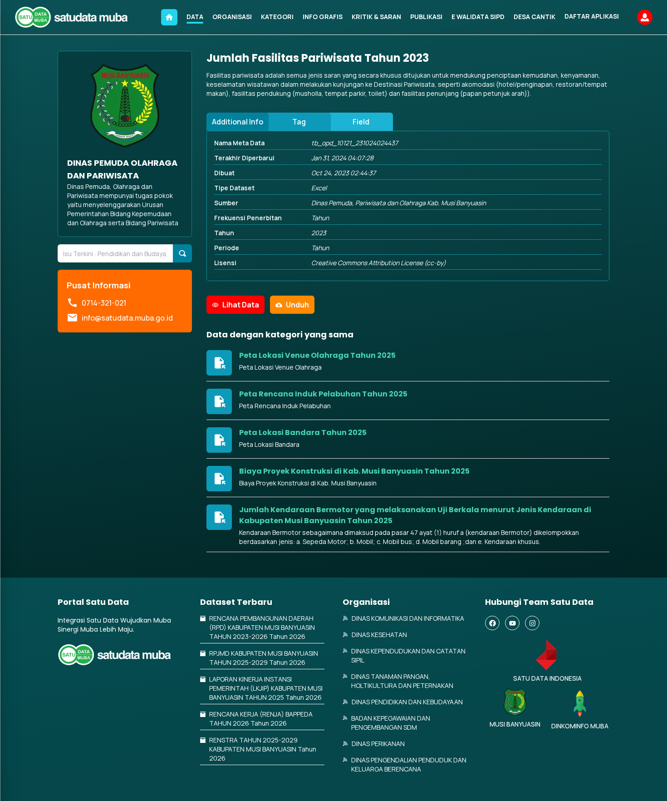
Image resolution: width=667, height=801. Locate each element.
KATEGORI (277, 16)
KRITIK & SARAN (376, 16)
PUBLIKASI (426, 16)
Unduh (297, 305)
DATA (194, 16)
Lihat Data (240, 305)
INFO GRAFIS (323, 16)
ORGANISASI (232, 16)
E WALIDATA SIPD (478, 16)
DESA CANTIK (534, 16)
